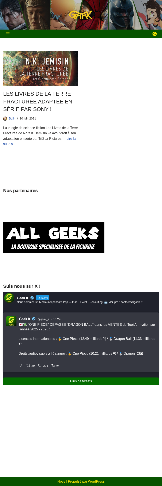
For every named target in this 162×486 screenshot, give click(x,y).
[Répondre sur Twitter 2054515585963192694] (21, 366)
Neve (61, 481)
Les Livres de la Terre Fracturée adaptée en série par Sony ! (37, 101)
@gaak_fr (43, 319)
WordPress (96, 481)
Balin (12, 118)
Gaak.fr (24, 319)
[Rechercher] (155, 34)
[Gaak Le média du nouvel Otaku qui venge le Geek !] (81, 15)
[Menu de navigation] (8, 33)
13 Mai (57, 319)
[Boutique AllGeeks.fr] (53, 271)
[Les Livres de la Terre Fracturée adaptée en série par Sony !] (40, 68)
